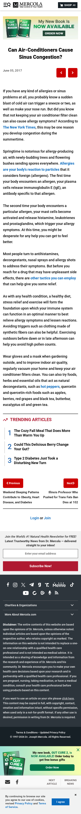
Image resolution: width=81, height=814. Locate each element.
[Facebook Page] (17, 782)
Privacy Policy (23, 803)
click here (68, 698)
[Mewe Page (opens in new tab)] (59, 585)
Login (34, 518)
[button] (61, 72)
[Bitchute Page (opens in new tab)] (34, 593)
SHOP (69, 5)
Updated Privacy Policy (52, 732)
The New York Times (19, 127)
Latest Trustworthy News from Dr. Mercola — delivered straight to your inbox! (40, 543)
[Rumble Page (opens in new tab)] (42, 593)
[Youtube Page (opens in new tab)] (25, 593)
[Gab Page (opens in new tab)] (39, 585)
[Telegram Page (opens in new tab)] (32, 585)
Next (70, 483)
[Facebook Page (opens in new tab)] (8, 585)
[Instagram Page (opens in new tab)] (15, 585)
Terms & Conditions (27, 732)
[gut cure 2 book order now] (40, 38)
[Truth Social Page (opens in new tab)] (47, 585)
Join (47, 518)
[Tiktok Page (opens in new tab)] (72, 585)
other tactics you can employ (53, 278)
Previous (14, 483)
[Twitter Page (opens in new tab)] (23, 585)
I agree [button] (60, 801)
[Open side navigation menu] (7, 5)
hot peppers (50, 386)
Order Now (52, 767)
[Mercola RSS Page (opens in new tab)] (56, 593)
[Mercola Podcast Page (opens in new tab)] (50, 593)
